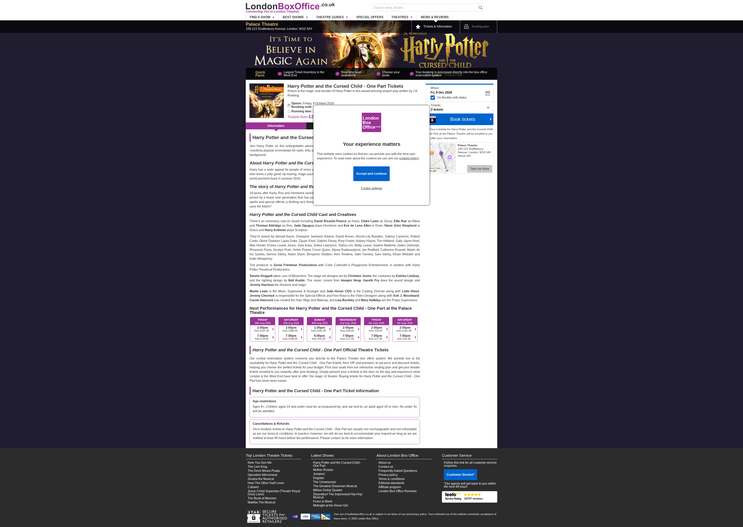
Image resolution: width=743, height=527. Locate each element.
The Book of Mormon (262, 498)
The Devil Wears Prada (264, 470)
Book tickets (462, 119)
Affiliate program (389, 487)
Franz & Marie (322, 501)
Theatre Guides (330, 17)
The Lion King (257, 466)
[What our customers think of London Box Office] (469, 497)
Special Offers (369, 17)
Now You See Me (260, 462)
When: (435, 88)
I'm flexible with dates (452, 97)
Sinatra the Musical (261, 479)
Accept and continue (371, 173)
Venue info (464, 155)
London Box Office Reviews (397, 491)
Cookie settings (371, 188)
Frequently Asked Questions (397, 470)
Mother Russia (323, 469)
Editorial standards (391, 483)
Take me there (479, 168)
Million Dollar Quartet (327, 490)
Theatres (400, 17)
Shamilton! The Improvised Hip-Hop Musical (337, 496)
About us (384, 462)
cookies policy (409, 158)
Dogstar (318, 478)
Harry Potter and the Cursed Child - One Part (337, 464)
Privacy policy (388, 474)
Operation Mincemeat (262, 474)
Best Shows (294, 17)
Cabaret (253, 487)
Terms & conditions (391, 479)
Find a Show (260, 17)
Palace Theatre (262, 24)
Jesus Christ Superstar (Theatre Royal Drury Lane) (274, 492)
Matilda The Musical (261, 502)
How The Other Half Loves (266, 483)
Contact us (385, 466)
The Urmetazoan (324, 482)
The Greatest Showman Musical (335, 486)
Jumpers (319, 473)
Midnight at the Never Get (330, 505)
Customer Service (460, 474)
